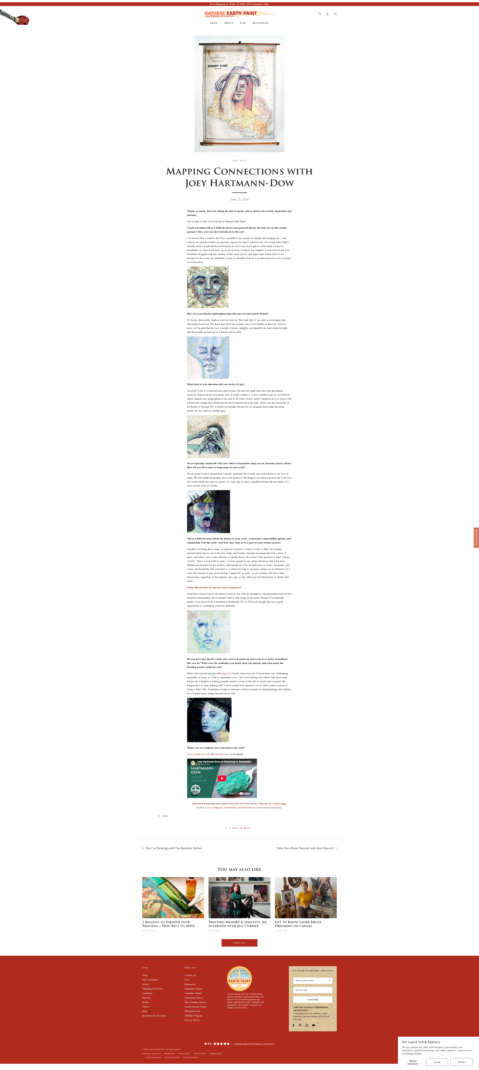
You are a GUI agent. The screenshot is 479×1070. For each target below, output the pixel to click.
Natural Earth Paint (157, 1049)
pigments (226, 673)
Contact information (153, 1057)
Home (235, 161)
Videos (145, 1006)
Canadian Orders (193, 993)
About (145, 984)
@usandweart (222, 754)
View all (239, 943)
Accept (437, 1062)
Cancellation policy (172, 1057)
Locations (147, 993)
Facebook (230, 807)
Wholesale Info (192, 1011)
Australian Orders (194, 997)
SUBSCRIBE (312, 999)
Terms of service (199, 1054)
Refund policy (169, 1054)
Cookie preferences (190, 1057)
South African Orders (196, 1006)
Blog (243, 161)
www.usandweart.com (198, 754)
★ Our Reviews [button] (476, 537)
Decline (461, 1062)
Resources (190, 984)
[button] (319, 14)
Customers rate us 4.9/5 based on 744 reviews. (254, 1044)
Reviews (146, 997)
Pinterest (247, 807)
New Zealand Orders (195, 1002)
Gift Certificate (150, 979)
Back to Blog (241, 828)
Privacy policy (184, 1054)
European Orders (193, 988)
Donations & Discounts (154, 1015)
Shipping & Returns (152, 988)
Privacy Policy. (414, 1053)
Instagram (217, 807)
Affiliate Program (194, 1015)
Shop (145, 975)
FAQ (187, 979)
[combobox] (312, 981)
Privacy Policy (192, 1020)
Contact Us (190, 975)
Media (145, 1002)
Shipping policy (216, 1054)
